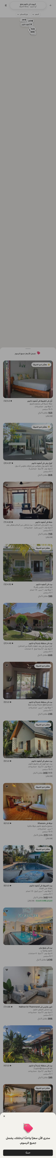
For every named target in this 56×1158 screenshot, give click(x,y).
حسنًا (28, 1152)
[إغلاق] (4, 1116)
